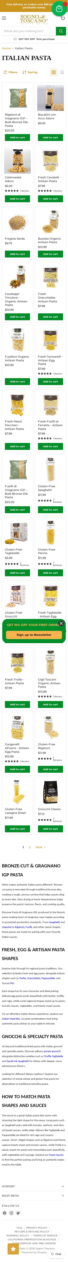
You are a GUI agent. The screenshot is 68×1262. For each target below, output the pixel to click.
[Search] (61, 31)
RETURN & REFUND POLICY (32, 1231)
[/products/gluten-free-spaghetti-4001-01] (50, 469)
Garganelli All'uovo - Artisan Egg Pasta (17, 747)
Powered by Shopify (34, 1252)
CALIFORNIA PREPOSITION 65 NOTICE (32, 1239)
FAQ (19, 1227)
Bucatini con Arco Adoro (47, 116)
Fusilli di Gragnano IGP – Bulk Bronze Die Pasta (16, 491)
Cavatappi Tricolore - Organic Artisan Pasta (16, 299)
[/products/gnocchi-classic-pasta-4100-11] (50, 792)
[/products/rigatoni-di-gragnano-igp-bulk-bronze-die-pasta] (17, 98)
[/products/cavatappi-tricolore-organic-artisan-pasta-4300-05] (17, 277)
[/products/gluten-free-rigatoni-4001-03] (50, 727)
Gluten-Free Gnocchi (13, 614)
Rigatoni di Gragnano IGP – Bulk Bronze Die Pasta (16, 120)
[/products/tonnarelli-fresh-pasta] (50, 340)
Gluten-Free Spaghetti (46, 488)
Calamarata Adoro (13, 179)
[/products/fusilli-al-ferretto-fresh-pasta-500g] (50, 404)
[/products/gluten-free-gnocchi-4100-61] (17, 596)
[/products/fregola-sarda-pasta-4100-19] (17, 222)
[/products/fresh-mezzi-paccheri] (17, 404)
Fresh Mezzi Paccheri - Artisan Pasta (14, 425)
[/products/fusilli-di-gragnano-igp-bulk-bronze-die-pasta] (17, 469)
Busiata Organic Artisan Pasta (49, 240)
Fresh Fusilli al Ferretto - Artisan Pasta (50, 425)
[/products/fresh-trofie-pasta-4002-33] (17, 662)
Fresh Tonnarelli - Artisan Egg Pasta (50, 360)
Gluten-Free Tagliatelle (13, 551)
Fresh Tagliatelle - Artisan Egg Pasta (49, 616)
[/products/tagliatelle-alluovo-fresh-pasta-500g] (50, 596)
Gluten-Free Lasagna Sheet (15, 811)
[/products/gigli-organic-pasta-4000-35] (50, 662)
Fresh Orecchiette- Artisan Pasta (47, 297)
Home (6, 48)
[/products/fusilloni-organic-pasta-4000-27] (17, 340)
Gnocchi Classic (49, 809)
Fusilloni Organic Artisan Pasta (17, 358)
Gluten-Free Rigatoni (46, 746)
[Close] (61, 623)
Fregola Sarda (15, 238)
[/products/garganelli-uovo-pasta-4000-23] (17, 727)
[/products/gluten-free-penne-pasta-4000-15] (50, 533)
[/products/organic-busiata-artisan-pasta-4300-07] (50, 222)
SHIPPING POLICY (17, 1235)
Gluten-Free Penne (46, 551)
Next (39, 847)
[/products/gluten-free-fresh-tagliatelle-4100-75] (17, 533)
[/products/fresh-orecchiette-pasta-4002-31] (50, 277)
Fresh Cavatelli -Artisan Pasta (49, 179)
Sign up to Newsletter (34, 635)
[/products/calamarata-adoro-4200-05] (17, 160)
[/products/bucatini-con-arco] (50, 98)
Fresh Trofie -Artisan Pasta (14, 681)
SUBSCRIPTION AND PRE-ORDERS (34, 1243)
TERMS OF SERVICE (45, 1235)
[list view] (62, 72)
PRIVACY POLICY (36, 1227)
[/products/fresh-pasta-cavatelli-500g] (50, 160)
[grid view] (53, 72)
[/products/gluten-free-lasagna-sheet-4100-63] (17, 792)
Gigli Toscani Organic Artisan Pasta (49, 683)
